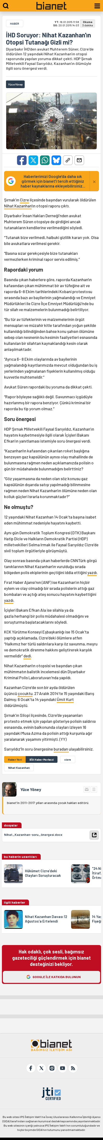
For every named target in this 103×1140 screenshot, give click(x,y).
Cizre (24, 199)
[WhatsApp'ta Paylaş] (45, 160)
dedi (27, 655)
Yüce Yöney (30, 789)
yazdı (92, 572)
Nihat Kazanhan (18, 205)
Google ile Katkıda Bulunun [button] (57, 977)
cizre (67, 759)
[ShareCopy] (68, 160)
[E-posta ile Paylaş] (79, 160)
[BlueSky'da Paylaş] (56, 160)
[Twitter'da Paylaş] (33, 160)
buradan (61, 749)
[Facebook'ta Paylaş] (22, 160)
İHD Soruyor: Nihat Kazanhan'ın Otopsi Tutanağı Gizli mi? (48, 38)
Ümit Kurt (65, 699)
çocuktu (25, 693)
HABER (14, 23)
